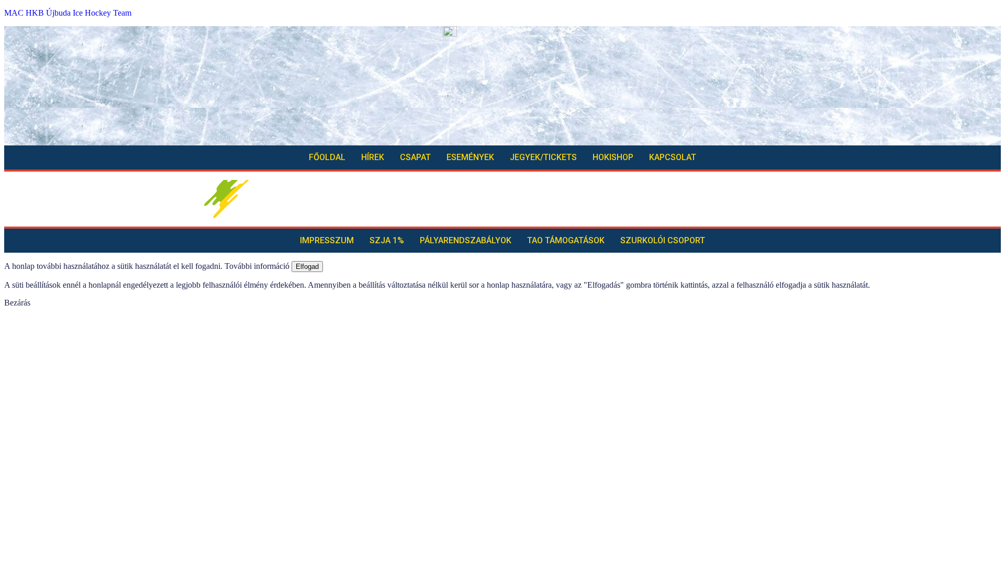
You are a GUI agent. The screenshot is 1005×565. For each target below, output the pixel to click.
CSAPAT (415, 157)
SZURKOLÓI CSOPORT (662, 240)
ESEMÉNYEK (470, 157)
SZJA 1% (387, 240)
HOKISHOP (613, 157)
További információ (257, 266)
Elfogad (307, 266)
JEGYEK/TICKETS (543, 157)
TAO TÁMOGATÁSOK (566, 240)
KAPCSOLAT (672, 157)
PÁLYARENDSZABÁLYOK (465, 240)
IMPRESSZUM (327, 240)
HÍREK (372, 157)
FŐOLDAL (327, 157)
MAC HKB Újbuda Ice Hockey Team (67, 12)
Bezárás (17, 302)
